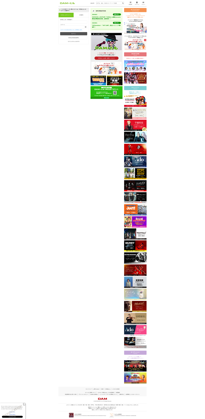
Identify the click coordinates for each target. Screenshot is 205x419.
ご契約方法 (121, 394)
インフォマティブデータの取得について (108, 394)
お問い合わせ (96, 389)
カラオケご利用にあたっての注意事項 (106, 392)
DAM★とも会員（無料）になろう (106, 58)
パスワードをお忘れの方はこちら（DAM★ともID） (71, 29)
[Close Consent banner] (24, 404)
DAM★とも (107, 389)
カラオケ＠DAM (115, 389)
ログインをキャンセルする (73, 41)
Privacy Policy (12, 411)
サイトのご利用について (90, 392)
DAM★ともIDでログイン (66, 15)
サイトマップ (88, 389)
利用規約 (118, 392)
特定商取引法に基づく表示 (71, 394)
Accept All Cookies (12, 416)
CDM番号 (81, 15)
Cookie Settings (12, 414)
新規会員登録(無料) (73, 37)
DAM (102, 389)
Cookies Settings (94, 394)
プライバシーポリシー (83, 394)
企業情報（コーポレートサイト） (133, 394)
